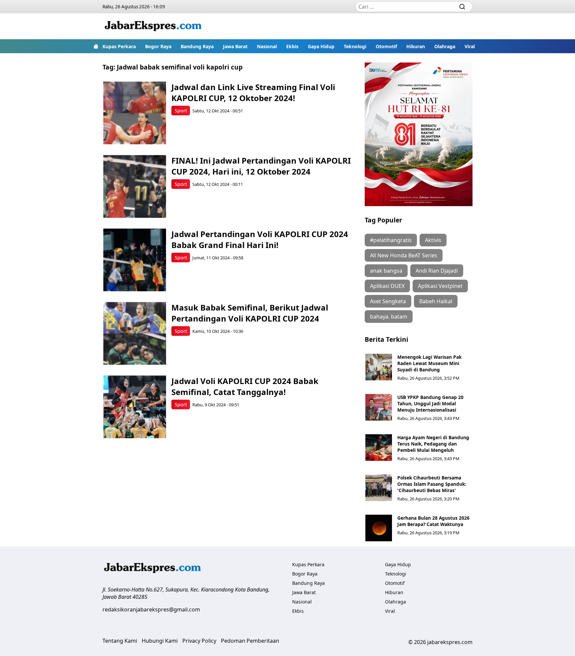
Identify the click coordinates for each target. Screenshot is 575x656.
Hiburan (415, 46)
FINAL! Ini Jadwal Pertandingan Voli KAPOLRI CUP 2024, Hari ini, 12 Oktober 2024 (261, 166)
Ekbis (292, 46)
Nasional (267, 46)
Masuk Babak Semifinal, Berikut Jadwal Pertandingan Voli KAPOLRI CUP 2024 (249, 313)
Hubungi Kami (160, 640)
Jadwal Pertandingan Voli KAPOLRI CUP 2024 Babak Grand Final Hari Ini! (259, 239)
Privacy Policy (199, 640)
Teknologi (355, 46)
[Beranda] (96, 46)
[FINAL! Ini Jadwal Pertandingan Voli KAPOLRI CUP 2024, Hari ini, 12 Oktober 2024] (134, 186)
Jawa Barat (235, 46)
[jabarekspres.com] (153, 26)
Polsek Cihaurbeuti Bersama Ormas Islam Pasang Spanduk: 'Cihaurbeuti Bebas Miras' (431, 483)
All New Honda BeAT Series (403, 255)
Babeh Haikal (435, 301)
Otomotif (386, 46)
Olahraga (444, 46)
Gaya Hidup (321, 46)
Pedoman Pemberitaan (250, 640)
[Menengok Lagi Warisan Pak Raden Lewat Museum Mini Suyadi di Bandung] (378, 367)
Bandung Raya (197, 46)
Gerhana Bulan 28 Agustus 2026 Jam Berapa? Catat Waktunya (433, 521)
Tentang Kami (119, 640)
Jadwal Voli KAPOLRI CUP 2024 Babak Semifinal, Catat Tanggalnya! (244, 386)
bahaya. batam (388, 316)
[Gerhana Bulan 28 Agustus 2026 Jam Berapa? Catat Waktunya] (378, 528)
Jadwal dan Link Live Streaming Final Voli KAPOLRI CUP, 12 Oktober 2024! (253, 92)
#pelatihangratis (391, 240)
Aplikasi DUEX (387, 286)
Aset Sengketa (388, 301)
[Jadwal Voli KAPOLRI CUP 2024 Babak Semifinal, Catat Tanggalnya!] (134, 406)
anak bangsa (386, 270)
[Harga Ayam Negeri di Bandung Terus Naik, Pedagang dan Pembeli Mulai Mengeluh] (378, 447)
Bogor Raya (158, 46)
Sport (181, 110)
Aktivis (433, 240)
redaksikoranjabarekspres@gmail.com (151, 609)
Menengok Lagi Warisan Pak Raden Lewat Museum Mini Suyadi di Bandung (429, 363)
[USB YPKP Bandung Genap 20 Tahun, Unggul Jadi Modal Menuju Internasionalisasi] (378, 407)
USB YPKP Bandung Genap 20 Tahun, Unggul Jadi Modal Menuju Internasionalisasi (430, 403)
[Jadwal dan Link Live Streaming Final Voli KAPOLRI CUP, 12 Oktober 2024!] (134, 112)
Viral (470, 46)
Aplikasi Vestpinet (440, 286)
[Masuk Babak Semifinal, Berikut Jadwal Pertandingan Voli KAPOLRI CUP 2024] (134, 333)
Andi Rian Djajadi (437, 270)
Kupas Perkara (119, 46)
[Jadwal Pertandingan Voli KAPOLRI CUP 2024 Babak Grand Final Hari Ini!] (134, 259)
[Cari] (462, 6)
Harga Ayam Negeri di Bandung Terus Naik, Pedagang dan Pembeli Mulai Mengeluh (433, 443)
